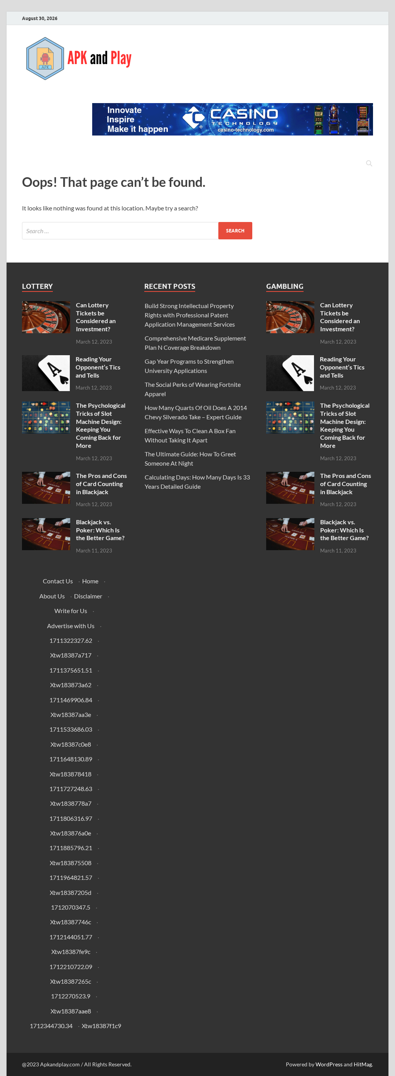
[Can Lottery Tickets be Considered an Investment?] (46, 305)
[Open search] (369, 164)
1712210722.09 (70, 966)
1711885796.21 (70, 847)
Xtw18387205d (70, 892)
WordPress (329, 1064)
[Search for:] (137, 230)
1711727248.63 (70, 788)
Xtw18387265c (70, 981)
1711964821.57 (70, 877)
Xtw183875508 (70, 862)
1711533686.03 (70, 729)
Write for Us (70, 610)
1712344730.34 (51, 1025)
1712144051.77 (70, 936)
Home (90, 581)
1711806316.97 (70, 818)
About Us (52, 596)
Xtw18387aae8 (71, 1011)
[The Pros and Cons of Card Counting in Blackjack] (46, 476)
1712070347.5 (70, 907)
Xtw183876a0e (70, 833)
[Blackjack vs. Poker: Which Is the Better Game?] (46, 522)
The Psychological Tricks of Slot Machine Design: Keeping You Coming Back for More (100, 425)
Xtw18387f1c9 (101, 1025)
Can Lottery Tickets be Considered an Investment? (96, 316)
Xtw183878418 (70, 774)
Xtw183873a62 (70, 684)
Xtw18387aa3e (71, 714)
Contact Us (58, 581)
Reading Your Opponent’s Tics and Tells (98, 367)
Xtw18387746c (70, 921)
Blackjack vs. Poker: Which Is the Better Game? (100, 530)
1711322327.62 (70, 640)
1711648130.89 (70, 759)
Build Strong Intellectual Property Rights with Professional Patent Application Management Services (190, 315)
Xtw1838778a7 (70, 803)
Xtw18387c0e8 (71, 744)
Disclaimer (88, 596)
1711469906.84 (70, 699)
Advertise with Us (71, 625)
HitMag (363, 1064)
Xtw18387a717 (70, 655)
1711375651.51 (70, 670)
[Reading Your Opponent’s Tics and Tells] (46, 359)
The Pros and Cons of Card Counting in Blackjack (101, 483)
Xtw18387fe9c (70, 951)
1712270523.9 (70, 996)
